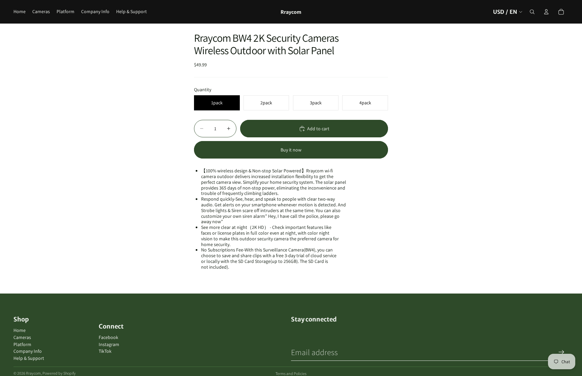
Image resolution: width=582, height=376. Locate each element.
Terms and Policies (291, 373)
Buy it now (291, 150)
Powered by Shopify (59, 373)
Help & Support (28, 358)
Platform (22, 344)
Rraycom (33, 373)
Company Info (27, 351)
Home (19, 330)
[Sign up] (561, 352)
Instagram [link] (109, 344)
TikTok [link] (105, 351)
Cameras (22, 337)
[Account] (546, 11)
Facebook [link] (108, 337)
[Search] (532, 11)
